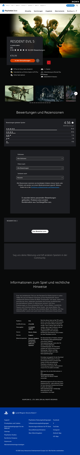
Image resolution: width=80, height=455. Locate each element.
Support (42, 5)
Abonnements (59, 11)
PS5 (12, 5)
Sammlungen (38, 11)
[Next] (76, 93)
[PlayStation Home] (3, 5)
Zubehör (30, 5)
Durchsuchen (71, 11)
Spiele (17, 5)
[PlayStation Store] (10, 10)
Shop (7, 5)
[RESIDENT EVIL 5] (19, 93)
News (36, 5)
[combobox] (40, 158)
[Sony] (75, 3)
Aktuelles (28, 11)
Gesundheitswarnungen (47, 374)
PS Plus (23, 5)
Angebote (49, 11)
